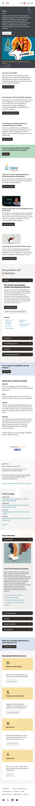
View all (4, 525)
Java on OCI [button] (7, 338)
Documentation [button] (8, 539)
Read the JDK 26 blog (8, 87)
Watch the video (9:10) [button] (8, 224)
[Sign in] (28, 3)
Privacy (14, 788)
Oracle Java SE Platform (23, 320)
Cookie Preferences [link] (6, 791)
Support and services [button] (10, 624)
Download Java (6, 33)
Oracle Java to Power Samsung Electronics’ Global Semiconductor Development (15, 175)
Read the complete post (9, 483)
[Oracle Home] (7, 3)
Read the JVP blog (7, 139)
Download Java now (10, 307)
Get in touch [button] (10, 775)
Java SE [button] (6, 280)
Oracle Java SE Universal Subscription (9, 321)
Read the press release (8, 186)
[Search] (21, 3)
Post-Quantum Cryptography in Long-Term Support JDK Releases (15, 500)
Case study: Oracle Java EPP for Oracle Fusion (16, 246)
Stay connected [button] (8, 629)
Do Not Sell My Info (22, 788)
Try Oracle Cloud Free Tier (9, 646)
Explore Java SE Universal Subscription (15, 311)
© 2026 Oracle (5, 788)
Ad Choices (16, 791)
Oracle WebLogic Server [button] (11, 343)
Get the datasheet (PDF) (12, 712)
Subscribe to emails (7, 794)
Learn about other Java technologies (14, 602)
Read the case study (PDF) (9, 258)
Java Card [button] (7, 349)
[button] (3, 3)
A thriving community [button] (10, 613)
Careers (22, 791)
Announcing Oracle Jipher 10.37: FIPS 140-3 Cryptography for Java (15, 506)
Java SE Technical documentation (14, 595)
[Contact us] (32, 3)
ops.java (7, 605)
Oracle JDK (8, 325)
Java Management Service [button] (11, 354)
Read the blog (6, 371)
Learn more (5, 154)
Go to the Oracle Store (12, 743)
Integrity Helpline (17, 794)
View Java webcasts (11, 681)
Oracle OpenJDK (9, 328)
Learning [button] (6, 618)
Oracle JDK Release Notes (11, 597)
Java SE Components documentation (15, 600)
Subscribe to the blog (24, 483)
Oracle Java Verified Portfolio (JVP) (24, 324)
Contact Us (26, 794)
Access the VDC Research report (10, 113)
